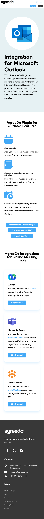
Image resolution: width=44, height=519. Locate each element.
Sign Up (33, 5)
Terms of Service (10, 501)
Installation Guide (22, 236)
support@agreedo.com (19, 472)
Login (40, 5)
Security (7, 494)
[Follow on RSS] (21, 450)
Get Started (17, 302)
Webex (32, 288)
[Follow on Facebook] (7, 450)
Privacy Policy (9, 505)
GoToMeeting (14, 390)
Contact (7, 508)
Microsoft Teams (15, 337)
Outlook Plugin (9, 491)
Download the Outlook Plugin (22, 224)
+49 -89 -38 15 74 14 (18, 476)
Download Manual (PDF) (22, 230)
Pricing (6, 498)
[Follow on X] (14, 450)
